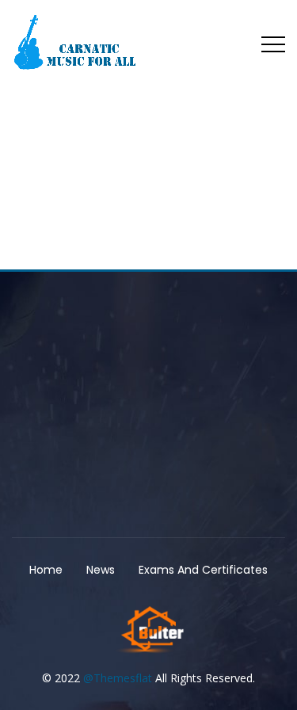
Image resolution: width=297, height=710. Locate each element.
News (100, 570)
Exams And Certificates (203, 570)
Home (46, 570)
